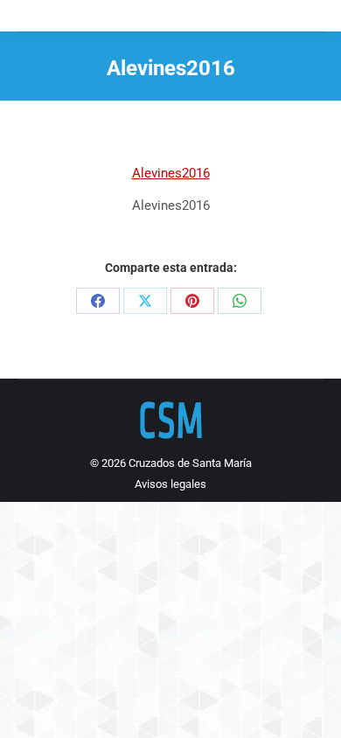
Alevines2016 (171, 173)
